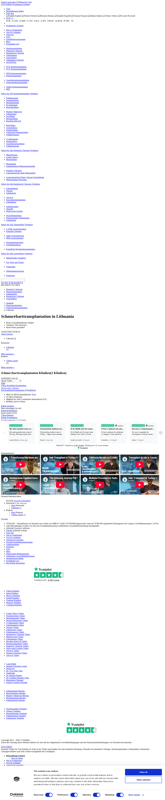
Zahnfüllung (11, 202)
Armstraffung (11, 128)
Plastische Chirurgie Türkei (17, 646)
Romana (50, 16)
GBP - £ (24, 21)
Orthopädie (10, 267)
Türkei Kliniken (12, 591)
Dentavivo (10, 668)
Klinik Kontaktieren (9, 410)
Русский (131, 16)
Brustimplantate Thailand (16, 713)
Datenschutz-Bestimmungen (17, 554)
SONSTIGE (11, 62)
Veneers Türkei (12, 627)
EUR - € (9, 18)
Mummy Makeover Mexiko (17, 696)
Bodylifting (10, 125)
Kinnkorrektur (12, 130)
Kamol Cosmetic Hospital (16, 682)
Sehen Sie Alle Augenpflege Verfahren (16, 253)
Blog (8, 42)
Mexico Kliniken (13, 596)
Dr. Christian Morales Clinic (17, 678)
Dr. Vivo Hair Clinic (14, 671)
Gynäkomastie (12, 139)
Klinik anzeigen (7, 406)
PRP (8, 89)
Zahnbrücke (11, 193)
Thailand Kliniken (13, 600)
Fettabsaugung (12, 98)
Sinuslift (9, 209)
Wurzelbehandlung (14, 216)
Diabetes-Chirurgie (14, 171)
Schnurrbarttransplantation (17, 82)
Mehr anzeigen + (8, 354)
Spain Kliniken (12, 593)
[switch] (74, 795)
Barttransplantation (14, 76)
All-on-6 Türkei (12, 651)
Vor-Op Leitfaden (13, 32)
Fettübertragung (12, 135)
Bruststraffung (12, 119)
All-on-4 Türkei (12, 655)
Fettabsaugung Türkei (15, 632)
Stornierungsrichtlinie (15, 558)
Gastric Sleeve (12, 157)
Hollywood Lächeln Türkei (17, 648)
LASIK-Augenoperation (16, 229)
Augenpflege (11, 58)
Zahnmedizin (11, 55)
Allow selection (143, 780)
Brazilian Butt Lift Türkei (16, 641)
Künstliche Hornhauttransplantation (20, 249)
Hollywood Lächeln (14, 211)
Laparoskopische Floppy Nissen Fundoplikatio (25, 177)
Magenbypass (11, 155)
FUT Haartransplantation (16, 69)
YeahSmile (10, 673)
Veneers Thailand (13, 711)
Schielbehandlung (13, 245)
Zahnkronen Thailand (15, 718)
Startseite (10, 303)
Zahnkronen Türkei (14, 630)
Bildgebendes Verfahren (16, 258)
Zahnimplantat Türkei (15, 625)
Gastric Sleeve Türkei (15, 613)
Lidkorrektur (11, 114)
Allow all (143, 772)
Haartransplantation (14, 48)
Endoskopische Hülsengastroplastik (20, 166)
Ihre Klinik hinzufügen (15, 563)
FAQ (8, 37)
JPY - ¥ (46, 21)
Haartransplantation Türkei (17, 644)
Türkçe (114, 16)
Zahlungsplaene (12, 544)
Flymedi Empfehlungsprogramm (19, 542)
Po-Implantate (12, 105)
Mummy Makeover (14, 112)
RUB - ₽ (61, 21)
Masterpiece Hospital (14, 680)
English (17, 16)
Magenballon (11, 159)
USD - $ (17, 21)
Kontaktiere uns (12, 44)
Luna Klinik (11, 664)
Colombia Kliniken (14, 605)
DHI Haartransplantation (16, 73)
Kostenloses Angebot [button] (21, 4)
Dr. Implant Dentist (14, 675)
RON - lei (53, 21)
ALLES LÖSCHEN (22, 501)
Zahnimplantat (12, 188)
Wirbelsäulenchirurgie (15, 271)
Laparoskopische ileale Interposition (20, 173)
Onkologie (10, 275)
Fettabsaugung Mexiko (15, 700)
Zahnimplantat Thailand (16, 716)
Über (8, 9)
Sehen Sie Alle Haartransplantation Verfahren (19, 94)
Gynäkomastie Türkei (15, 623)
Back (13, 505)
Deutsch (34, 16)
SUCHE (4, 283)
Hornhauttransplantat (14, 242)
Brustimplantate (12, 103)
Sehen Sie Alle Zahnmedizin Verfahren (17, 225)
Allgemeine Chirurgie (15, 60)
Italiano (99, 16)
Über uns (10, 35)
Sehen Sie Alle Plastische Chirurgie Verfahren (19, 150)
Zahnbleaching (12, 206)
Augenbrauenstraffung (15, 144)
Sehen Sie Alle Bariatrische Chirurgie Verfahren (20, 184)
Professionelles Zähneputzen (17, 218)
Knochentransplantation (16, 200)
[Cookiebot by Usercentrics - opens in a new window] (16, 795)
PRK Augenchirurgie (14, 238)
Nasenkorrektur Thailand (16, 709)
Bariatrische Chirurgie (15, 53)
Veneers (9, 191)
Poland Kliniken (12, 598)
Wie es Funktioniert (14, 30)
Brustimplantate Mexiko (16, 698)
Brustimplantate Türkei (15, 618)
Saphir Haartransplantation (17, 87)
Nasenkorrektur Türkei (15, 616)
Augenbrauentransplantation (17, 80)
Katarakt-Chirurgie (14, 231)
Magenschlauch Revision (16, 180)
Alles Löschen (7, 334)
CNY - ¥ (31, 21)
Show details (134, 795)
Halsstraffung (11, 141)
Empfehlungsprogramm (15, 39)
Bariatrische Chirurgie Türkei (18, 634)
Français (83, 16)
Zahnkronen (11, 220)
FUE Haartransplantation (16, 67)
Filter (3, 383)
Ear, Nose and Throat (15, 262)
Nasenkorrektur (12, 100)
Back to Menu (17, 758)
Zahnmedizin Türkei (14, 639)
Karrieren (10, 547)
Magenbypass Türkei (14, 637)
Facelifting (10, 116)
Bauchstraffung (12, 107)
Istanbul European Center (16, 666)
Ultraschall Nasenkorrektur (17, 132)
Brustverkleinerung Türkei (17, 620)
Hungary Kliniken (13, 603)
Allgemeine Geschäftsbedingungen (20, 556)
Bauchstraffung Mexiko (16, 693)
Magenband (11, 164)
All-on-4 (9, 197)
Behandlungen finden (15, 11)
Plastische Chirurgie (14, 51)
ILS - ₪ (39, 21)
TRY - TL (69, 21)
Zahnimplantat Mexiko (15, 691)
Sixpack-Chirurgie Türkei (16, 653)
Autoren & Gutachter (14, 540)
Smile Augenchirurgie (15, 236)
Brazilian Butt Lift (13, 121)
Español (67, 16)
